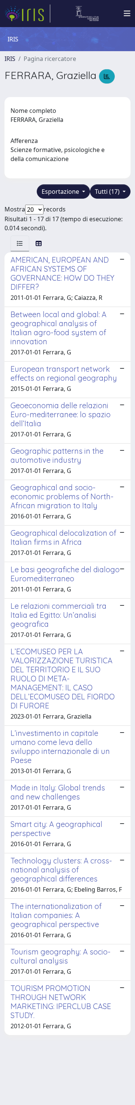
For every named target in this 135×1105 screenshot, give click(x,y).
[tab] (19, 243)
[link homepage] (27, 14)
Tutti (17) (108, 191)
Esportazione (61, 191)
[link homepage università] (87, 14)
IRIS (9, 59)
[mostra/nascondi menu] (127, 13)
